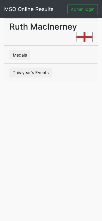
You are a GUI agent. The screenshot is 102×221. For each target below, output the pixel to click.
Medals (20, 55)
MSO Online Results (28, 9)
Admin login (82, 9)
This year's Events (31, 72)
